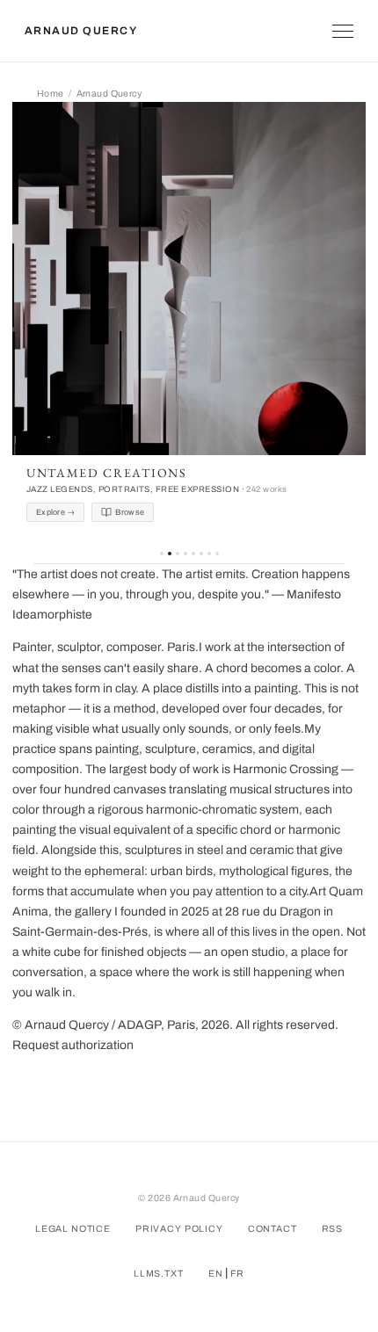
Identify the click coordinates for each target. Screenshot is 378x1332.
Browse (129, 512)
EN (215, 1273)
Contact (272, 1229)
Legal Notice (73, 1229)
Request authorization (73, 1045)
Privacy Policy (179, 1229)
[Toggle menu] (342, 31)
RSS (333, 1229)
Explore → (55, 512)
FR (237, 1273)
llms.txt (159, 1273)
